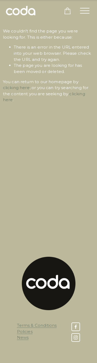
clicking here (16, 87)
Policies (25, 331)
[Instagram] (75, 337)
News (23, 337)
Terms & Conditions (37, 325)
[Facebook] (75, 326)
